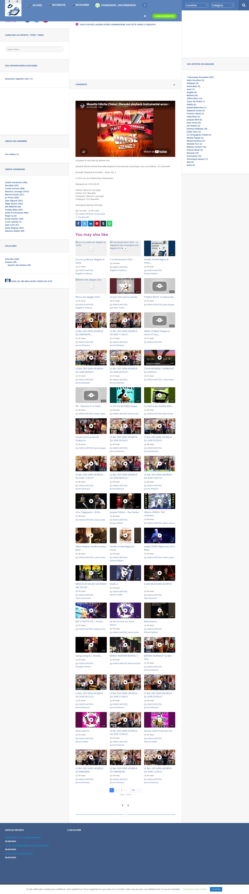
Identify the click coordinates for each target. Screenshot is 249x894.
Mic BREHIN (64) (13, 206)
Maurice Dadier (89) (14, 230)
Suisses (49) (11, 262)
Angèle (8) (192, 92)
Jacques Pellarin (116, 523)
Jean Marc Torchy (117, 308)
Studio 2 (114, 583)
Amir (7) (191, 89)
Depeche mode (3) (196, 110)
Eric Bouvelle (99, 214)
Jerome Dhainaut (83, 345)
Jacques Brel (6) (194, 119)
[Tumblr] (103, 223)
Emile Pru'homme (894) (16, 212)
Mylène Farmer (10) (196, 146)
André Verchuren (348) (16, 182)
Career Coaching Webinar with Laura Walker (27, 845)
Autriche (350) (12, 259)
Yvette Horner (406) (15, 188)
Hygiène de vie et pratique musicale (23, 837)
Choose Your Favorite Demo (19, 853)
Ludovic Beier (168, 379)
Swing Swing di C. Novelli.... (89, 655)
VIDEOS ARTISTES (85, 214)
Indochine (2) (193, 116)
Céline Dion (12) (194, 98)
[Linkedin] (91, 223)
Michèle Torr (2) (194, 143)
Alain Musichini (150, 598)
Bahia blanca (150, 621)
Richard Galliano (151, 273)
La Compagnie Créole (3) (199, 134)
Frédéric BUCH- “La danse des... (159, 296)
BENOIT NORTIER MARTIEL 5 (124, 655)
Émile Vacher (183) (14, 218)
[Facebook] (78, 223)
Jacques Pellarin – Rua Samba (124, 512)
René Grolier (133, 414)
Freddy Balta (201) (14, 209)
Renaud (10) (193, 153)
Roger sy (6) (11, 215)
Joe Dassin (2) (193, 125)
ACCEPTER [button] (216, 889)
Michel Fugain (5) (195, 137)
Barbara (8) (192, 95)
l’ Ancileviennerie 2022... (122, 259)
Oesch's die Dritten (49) (19, 265)
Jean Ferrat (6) (194, 122)
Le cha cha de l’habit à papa (123, 406)
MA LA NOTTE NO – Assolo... (90, 621)
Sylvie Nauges (168, 304)
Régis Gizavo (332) (14, 203)
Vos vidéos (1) (12, 154)
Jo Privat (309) (12, 197)
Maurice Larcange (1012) (17, 191)
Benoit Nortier (134, 663)
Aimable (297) (12, 185)
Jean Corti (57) (12, 224)
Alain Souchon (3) (195, 80)
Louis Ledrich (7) (13, 221)
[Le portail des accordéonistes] (13, 14)
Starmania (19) (194, 156)
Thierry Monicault (83, 598)
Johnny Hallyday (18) (197, 128)
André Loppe (99, 414)
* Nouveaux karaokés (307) (200, 77)
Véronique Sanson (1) (197, 159)
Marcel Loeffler (116, 594)
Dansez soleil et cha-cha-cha (158, 730)
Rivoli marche (82, 730)
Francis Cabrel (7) (195, 113)
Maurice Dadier (82, 741)
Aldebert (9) (193, 83)
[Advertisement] (215, 33)
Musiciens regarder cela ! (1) (19, 78)
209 (133, 790)
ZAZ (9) (190, 162)
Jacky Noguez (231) (14, 227)
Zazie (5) (191, 165)
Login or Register (164, 16)
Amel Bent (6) (193, 86)
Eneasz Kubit (99, 520)
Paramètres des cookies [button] (194, 889)
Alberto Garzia (169, 523)
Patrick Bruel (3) (195, 150)
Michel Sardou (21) (196, 140)
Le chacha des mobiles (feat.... (159, 406)
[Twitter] (84, 223)
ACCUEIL (37, 5)
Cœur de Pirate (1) (196, 101)
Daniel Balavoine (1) (196, 107)
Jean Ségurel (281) (14, 200)
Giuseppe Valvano (83, 666)
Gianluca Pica (99, 629)
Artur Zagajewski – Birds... (88, 512)
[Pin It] (97, 223)
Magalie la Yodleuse (84, 273)
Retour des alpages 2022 (88, 296)
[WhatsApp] (109, 223)
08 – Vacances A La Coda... (89, 406)
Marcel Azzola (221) (14, 194)
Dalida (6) (191, 104)
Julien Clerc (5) (194, 131)
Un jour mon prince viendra (123, 296)
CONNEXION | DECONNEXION (118, 5)
